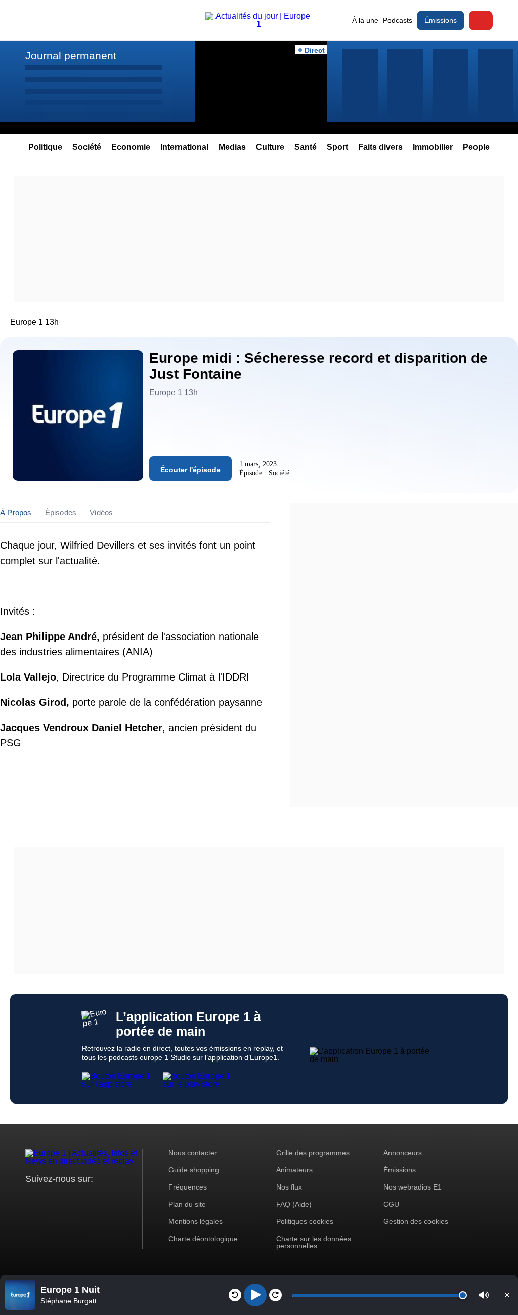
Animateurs (294, 1170)
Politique (45, 147)
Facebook (66, 1198)
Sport (337, 147)
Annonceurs (402, 1153)
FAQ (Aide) (294, 1204)
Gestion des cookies (415, 1221)
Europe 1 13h (34, 322)
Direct (481, 20)
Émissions (440, 20)
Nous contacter (192, 1153)
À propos (16, 512)
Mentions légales (195, 1221)
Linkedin (117, 1198)
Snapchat (100, 1198)
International (184, 147)
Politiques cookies (304, 1221)
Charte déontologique (203, 1239)
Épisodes (61, 512)
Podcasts (397, 20)
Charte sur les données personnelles (313, 1242)
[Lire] (255, 1295)
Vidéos (101, 512)
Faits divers (380, 147)
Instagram (48, 1198)
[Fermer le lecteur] (507, 1295)
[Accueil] (259, 24)
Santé (305, 147)
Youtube (83, 1198)
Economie (130, 147)
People (476, 147)
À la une (365, 20)
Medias (232, 147)
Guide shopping (193, 1170)
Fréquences (187, 1187)
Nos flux (289, 1187)
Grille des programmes (313, 1153)
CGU (391, 1204)
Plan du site (187, 1204)
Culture (270, 147)
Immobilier (433, 147)
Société (86, 147)
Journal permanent (70, 55)
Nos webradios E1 (412, 1187)
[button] (484, 1295)
